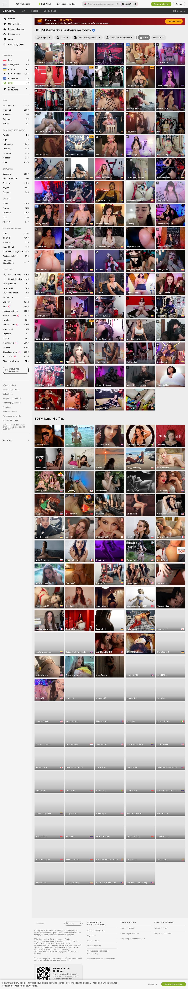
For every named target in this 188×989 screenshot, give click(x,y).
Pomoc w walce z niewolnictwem (101, 959)
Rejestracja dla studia (12, 416)
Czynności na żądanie (120, 38)
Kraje (63, 38)
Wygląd (44, 38)
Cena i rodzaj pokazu (87, 38)
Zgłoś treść (8, 394)
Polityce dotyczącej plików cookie (19, 986)
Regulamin (7, 407)
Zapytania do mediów (12, 398)
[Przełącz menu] (4, 4)
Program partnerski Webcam (132, 939)
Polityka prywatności (12, 403)
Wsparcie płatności (11, 390)
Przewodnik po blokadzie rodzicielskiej (98, 952)
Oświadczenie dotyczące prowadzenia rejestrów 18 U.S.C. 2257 (14, 427)
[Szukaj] (118, 4)
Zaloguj (179, 4)
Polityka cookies (94, 946)
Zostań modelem (10, 412)
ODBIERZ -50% (174, 21)
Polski (71, 923)
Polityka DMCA (93, 941)
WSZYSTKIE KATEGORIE (14, 370)
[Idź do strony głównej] (22, 4)
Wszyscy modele (10, 420)
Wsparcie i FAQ (9, 385)
